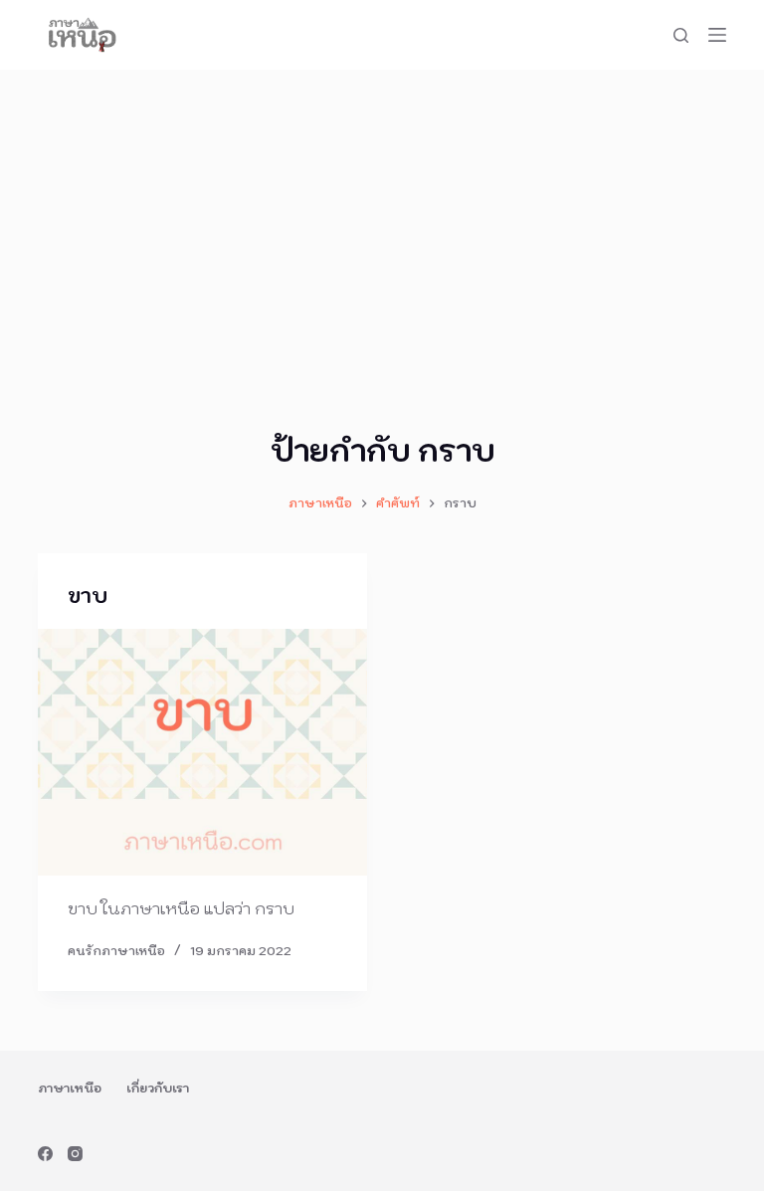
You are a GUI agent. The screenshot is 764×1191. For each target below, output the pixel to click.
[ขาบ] (202, 752)
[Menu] (717, 35)
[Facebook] (45, 1153)
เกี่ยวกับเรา (157, 1088)
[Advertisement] (382, 219)
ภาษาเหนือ (69, 1088)
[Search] (680, 35)
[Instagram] (75, 1153)
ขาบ (87, 596)
